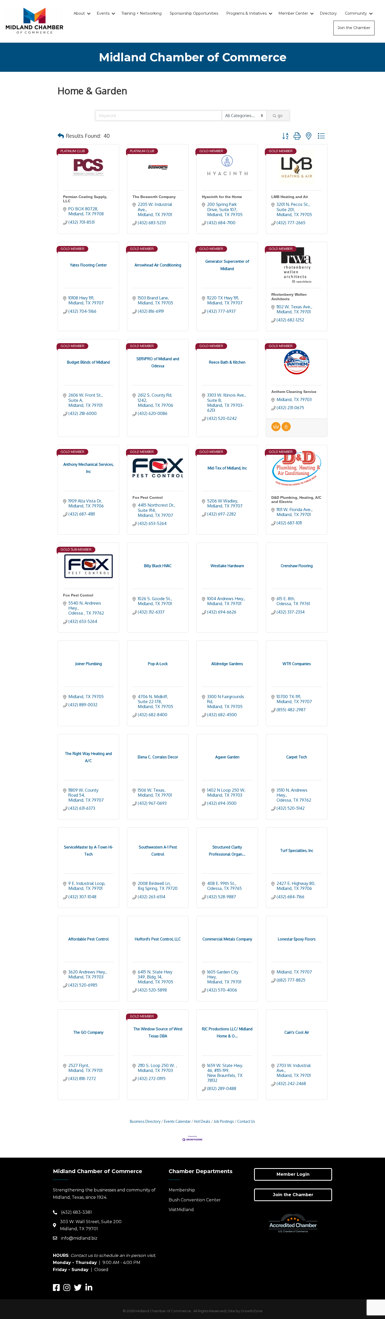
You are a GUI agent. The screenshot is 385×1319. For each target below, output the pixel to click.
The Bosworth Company (154, 197)
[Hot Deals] (286, 429)
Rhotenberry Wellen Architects (289, 296)
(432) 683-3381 (76, 1212)
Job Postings (224, 1121)
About (79, 13)
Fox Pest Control (148, 497)
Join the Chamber (354, 27)
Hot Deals (202, 1121)
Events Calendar (177, 1121)
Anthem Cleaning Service (293, 392)
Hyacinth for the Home (222, 197)
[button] (61, 135)
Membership (182, 1189)
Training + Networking (141, 13)
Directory (328, 13)
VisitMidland (181, 1209)
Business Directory (145, 1121)
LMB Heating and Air (289, 197)
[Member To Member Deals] (275, 429)
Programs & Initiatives (246, 13)
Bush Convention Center (195, 1199)
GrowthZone (251, 1311)
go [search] (280, 115)
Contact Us (246, 1121)
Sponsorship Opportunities (194, 13)
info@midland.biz (79, 1238)
